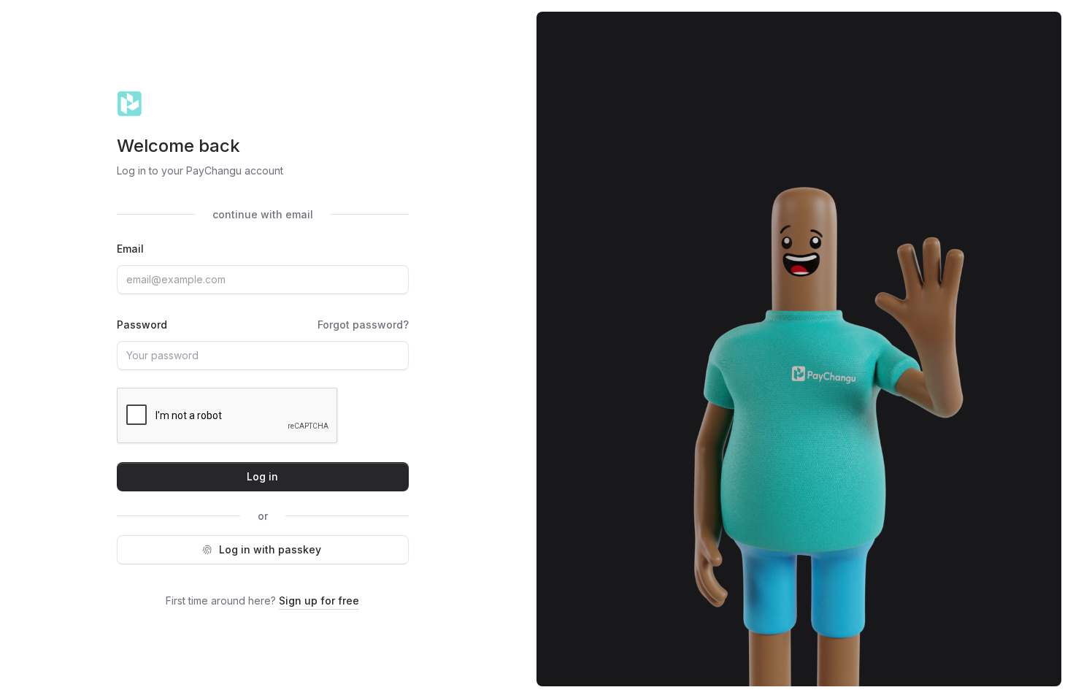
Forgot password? (363, 324)
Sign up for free (319, 600)
